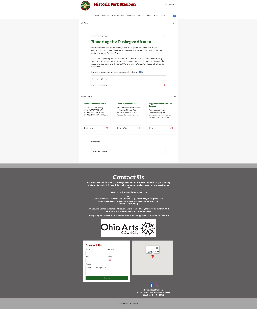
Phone (110, 256)
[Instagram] (156, 285)
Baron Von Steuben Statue (95, 103)
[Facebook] (151, 285)
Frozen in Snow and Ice (126, 103)
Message (88, 264)
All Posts (84, 23)
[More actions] (164, 36)
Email (87, 256)
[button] (174, 15)
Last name (111, 249)
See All (173, 96)
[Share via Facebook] (92, 79)
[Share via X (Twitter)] (97, 79)
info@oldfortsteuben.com (135, 192)
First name (89, 249)
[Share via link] (107, 79)
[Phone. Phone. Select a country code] (111, 260)
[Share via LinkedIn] (102, 79)
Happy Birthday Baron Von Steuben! (160, 104)
